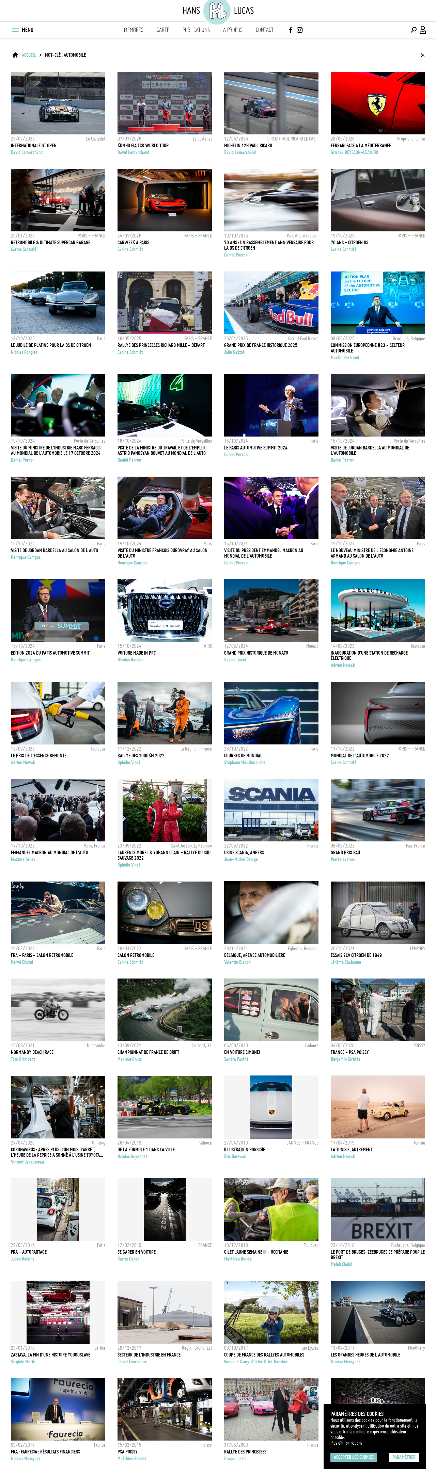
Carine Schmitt (23, 249)
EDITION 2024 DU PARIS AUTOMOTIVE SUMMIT (50, 653)
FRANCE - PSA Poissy (350, 1052)
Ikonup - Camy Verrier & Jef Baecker (256, 1362)
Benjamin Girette (345, 1059)
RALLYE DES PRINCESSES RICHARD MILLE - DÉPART (161, 345)
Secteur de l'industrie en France (149, 1355)
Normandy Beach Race (32, 1052)
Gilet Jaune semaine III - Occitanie (256, 1252)
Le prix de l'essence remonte (38, 755)
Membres (133, 30)
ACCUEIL (29, 55)
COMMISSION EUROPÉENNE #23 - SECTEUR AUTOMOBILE (368, 348)
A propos (233, 30)
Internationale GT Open (34, 145)
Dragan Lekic (235, 1459)
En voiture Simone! (242, 1052)
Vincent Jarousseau (27, 1162)
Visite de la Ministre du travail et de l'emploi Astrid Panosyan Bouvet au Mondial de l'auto (162, 450)
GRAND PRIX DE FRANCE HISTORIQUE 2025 (260, 345)
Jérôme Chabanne (346, 962)
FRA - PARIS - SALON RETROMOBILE (42, 955)
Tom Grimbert (23, 1059)
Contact (265, 30)
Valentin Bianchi (237, 962)
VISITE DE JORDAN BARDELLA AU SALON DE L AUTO (54, 550)
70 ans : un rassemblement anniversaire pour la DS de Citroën (269, 245)
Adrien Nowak (343, 665)
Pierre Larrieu (343, 859)
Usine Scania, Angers (244, 852)
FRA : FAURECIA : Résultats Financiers (45, 1452)
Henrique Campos (26, 557)
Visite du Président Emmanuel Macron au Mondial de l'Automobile (263, 553)
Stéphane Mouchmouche (244, 762)
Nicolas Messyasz (345, 1362)
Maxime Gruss (23, 859)
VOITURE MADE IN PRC (137, 653)
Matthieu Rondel (238, 1259)
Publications (196, 30)
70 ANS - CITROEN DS (349, 242)
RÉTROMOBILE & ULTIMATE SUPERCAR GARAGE (50, 242)
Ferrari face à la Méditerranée (361, 145)
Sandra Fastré (236, 1059)
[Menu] (15, 30)
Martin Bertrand (345, 358)
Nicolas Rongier (24, 352)
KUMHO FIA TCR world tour (143, 145)
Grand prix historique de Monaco (256, 653)
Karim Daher (128, 1259)
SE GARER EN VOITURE (137, 1252)
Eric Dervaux (235, 1156)
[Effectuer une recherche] (413, 30)
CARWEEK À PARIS (133, 242)
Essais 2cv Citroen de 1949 (356, 955)
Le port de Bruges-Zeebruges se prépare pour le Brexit (378, 1254)
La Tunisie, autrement (352, 1149)
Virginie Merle (23, 1362)
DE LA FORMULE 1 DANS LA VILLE (146, 1149)
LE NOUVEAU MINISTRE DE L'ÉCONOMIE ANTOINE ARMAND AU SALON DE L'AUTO (372, 553)
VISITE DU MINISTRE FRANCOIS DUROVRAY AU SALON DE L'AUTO (162, 553)
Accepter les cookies (354, 1457)
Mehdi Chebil (341, 1264)
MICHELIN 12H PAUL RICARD (248, 145)
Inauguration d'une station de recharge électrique (369, 655)
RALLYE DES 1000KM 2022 (141, 755)
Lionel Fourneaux (132, 1362)
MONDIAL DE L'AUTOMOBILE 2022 (360, 755)
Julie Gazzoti (235, 352)
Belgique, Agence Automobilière (254, 955)
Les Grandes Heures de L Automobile (365, 1355)
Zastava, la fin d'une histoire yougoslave (50, 1355)
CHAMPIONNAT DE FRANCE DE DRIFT (148, 1052)
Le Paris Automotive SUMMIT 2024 (255, 447)
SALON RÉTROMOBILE (136, 955)
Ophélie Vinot (129, 762)
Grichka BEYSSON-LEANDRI (354, 152)
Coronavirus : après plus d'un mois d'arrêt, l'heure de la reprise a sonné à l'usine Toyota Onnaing (55, 1152)
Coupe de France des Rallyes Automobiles (264, 1355)
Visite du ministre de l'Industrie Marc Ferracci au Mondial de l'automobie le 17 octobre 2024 (55, 450)
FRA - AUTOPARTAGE (29, 1252)
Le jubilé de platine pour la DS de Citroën (51, 345)
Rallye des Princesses (245, 1452)
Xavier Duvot (235, 660)
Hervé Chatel (22, 962)
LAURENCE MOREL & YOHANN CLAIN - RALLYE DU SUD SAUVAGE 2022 (164, 855)
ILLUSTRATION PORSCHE (244, 1149)
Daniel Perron (236, 255)
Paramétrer (404, 1457)
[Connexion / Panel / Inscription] (423, 30)
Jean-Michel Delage (241, 859)
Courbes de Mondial (243, 755)
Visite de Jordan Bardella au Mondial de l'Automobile (370, 450)
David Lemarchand (27, 152)
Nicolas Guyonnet (132, 1156)
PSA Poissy (128, 1452)
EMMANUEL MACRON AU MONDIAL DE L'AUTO (49, 852)
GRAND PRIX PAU (345, 852)
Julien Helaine (22, 1259)
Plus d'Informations (346, 1443)
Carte (163, 30)
